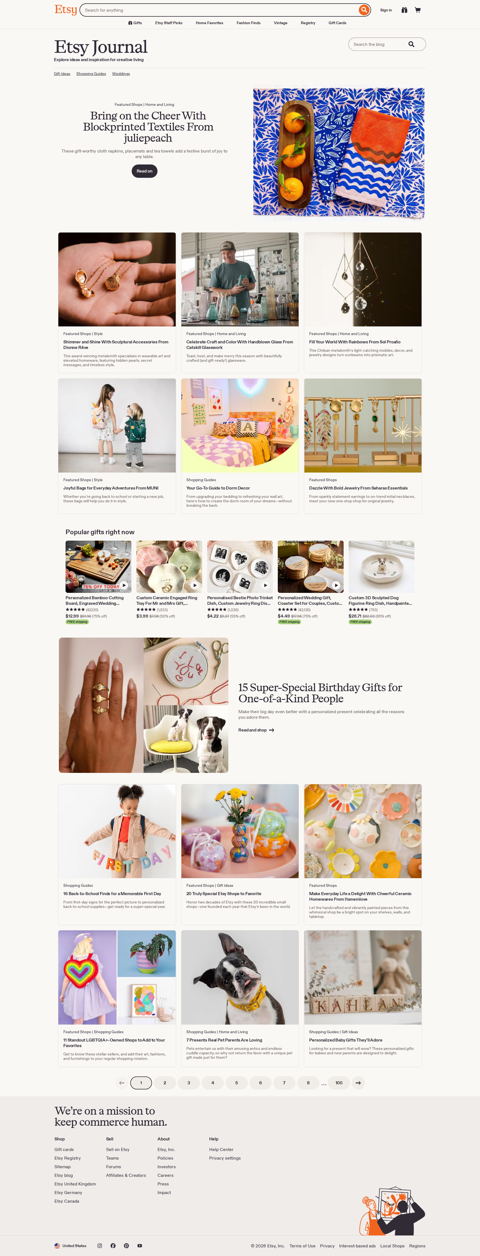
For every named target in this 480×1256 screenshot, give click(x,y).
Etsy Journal (100, 46)
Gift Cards (337, 23)
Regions (417, 1245)
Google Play (115, 1219)
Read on (144, 171)
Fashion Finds (249, 23)
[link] (121, 1083)
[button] (70, 1246)
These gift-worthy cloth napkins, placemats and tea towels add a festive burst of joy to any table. (144, 153)
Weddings (121, 73)
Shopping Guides (91, 73)
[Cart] (417, 10)
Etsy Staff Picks (168, 23)
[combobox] (218, 10)
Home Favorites (209, 23)
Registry (308, 23)
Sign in (386, 10)
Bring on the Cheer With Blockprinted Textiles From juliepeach (148, 126)
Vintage (281, 23)
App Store (73, 1219)
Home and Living (159, 104)
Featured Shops (128, 104)
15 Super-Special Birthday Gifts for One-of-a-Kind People (320, 693)
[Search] (364, 10)
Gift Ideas (62, 73)
